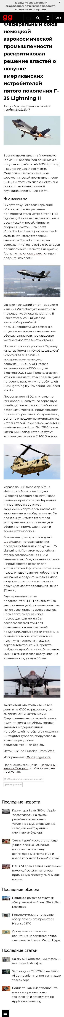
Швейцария (13, 541)
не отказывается (31, 253)
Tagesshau (43, 757)
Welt (51, 751)
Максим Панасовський (31, 106)
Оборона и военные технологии (25, 779)
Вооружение (14, 784)
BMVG (30, 757)
